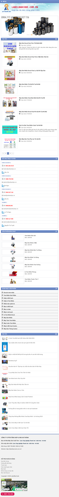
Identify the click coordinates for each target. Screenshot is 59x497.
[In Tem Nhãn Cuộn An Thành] (14, 485)
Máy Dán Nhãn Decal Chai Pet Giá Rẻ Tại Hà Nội (33, 111)
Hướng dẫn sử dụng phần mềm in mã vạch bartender (22, 408)
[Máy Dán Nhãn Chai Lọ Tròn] (5, 392)
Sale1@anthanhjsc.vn (10, 169)
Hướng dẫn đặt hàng (6, 463)
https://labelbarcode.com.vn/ (13, 449)
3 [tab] (30, 34)
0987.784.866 (8, 494)
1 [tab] (27, 34)
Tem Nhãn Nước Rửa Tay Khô (16, 378)
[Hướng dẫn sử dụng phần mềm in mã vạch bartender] (5, 411)
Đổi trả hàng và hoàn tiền (7, 470)
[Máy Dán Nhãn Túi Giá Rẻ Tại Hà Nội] (9, 88)
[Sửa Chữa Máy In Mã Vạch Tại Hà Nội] (5, 423)
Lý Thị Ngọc (7, 212)
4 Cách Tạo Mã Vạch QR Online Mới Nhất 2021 (21, 338)
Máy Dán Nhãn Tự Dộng (32, 257)
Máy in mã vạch (8, 312)
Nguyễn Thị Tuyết (9, 225)
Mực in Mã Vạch (8, 306)
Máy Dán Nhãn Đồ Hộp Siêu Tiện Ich (18, 384)
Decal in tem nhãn (8, 292)
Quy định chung (5, 461)
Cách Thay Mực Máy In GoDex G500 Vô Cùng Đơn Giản (23, 402)
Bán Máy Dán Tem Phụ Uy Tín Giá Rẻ (29, 139)
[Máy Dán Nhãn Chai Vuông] (13, 266)
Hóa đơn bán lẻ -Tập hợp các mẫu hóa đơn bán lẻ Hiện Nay (24, 366)
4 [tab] (31, 34)
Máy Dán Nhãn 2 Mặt (31, 243)
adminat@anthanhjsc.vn (10, 222)
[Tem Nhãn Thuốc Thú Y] (13, 281)
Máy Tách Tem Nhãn (9, 320)
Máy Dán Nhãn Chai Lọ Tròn (16, 390)
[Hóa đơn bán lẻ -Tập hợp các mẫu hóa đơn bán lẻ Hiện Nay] (5, 368)
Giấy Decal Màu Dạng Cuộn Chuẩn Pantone (20, 396)
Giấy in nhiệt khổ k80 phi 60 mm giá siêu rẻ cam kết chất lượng (25, 354)
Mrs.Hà (6, 199)
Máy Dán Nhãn (7, 317)
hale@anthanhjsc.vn (9, 195)
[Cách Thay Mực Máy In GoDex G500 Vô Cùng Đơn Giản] (5, 404)
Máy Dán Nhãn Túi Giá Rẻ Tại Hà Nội (29, 84)
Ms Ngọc (6, 185)
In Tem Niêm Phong (30, 272)
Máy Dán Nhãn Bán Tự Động (33, 250)
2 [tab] (28, 34)
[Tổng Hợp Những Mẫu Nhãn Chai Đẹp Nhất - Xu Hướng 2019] (5, 418)
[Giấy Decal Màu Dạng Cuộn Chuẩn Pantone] (5, 398)
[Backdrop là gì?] (5, 362)
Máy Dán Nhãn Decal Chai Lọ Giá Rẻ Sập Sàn (32, 70)
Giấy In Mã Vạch (8, 298)
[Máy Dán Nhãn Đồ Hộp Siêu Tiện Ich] (5, 386)
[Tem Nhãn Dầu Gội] (13, 237)
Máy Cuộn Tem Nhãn (9, 323)
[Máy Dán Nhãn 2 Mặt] (13, 244)
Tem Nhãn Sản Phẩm (9, 295)
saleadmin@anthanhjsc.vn (11, 208)
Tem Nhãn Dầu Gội (30, 235)
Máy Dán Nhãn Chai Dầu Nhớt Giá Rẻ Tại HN (32, 98)
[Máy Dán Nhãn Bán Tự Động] (13, 252)
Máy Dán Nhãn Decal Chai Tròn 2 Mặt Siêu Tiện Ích (33, 57)
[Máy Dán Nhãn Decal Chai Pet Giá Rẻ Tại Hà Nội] (10, 116)
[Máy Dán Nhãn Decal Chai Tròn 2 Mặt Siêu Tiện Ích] (10, 61)
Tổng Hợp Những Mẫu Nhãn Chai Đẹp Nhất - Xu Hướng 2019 (25, 416)
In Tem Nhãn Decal (9, 315)
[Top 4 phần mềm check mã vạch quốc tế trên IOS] (5, 347)
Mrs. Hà (6, 172)
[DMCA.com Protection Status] (6, 479)
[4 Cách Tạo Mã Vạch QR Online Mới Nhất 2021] (5, 338)
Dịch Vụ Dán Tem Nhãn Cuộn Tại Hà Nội (30, 125)
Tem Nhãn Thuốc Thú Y (31, 279)
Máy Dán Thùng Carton (10, 328)
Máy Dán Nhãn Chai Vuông (32, 264)
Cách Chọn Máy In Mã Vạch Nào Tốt (18, 428)
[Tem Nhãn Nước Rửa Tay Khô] (5, 380)
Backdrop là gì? (12, 360)
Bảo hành (3, 469)
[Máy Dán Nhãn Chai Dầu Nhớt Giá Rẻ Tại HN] (9, 102)
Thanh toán (4, 465)
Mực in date (7, 309)
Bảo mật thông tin (5, 472)
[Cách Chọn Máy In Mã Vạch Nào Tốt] (5, 428)
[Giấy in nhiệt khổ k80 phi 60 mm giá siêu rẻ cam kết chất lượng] (5, 356)
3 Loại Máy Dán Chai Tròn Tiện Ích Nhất (19, 372)
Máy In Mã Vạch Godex (10, 326)
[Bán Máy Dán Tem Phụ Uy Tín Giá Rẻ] (9, 143)
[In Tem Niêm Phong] (13, 273)
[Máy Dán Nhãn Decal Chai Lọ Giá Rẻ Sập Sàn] (10, 75)
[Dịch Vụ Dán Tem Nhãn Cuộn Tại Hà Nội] (9, 129)
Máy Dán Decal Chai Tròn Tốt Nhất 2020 (30, 43)
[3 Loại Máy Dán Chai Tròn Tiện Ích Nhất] (5, 374)
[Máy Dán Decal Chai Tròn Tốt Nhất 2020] (9, 47)
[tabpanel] (29, 26)
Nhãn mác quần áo (9, 303)
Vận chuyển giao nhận (6, 467)
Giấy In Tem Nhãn (8, 301)
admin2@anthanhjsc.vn (10, 182)
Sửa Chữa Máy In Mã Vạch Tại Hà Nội (19, 422)
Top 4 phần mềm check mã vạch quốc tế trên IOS (21, 342)
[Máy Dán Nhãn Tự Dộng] (13, 259)
